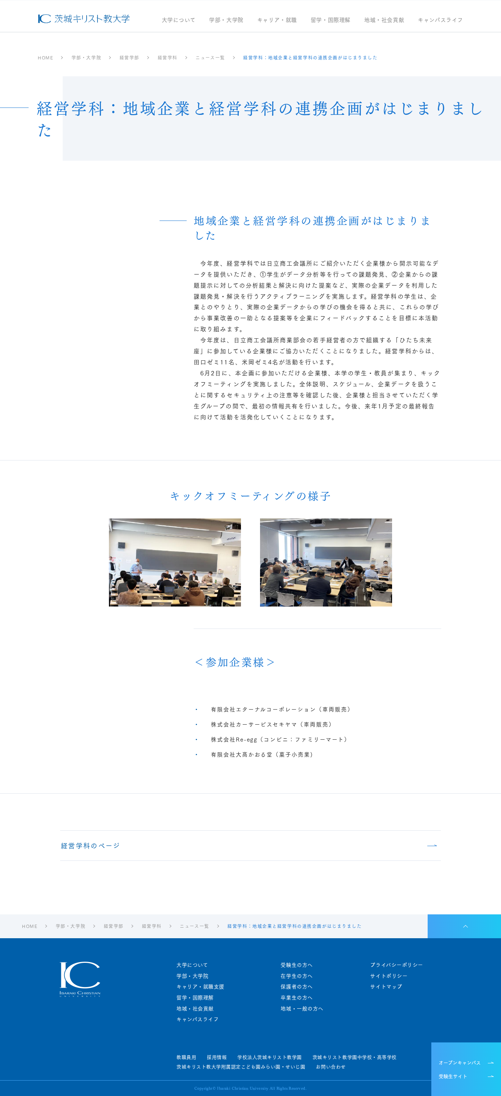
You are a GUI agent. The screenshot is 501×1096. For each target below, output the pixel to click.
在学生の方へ (296, 976)
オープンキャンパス (460, 1062)
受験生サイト (453, 1075)
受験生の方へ (296, 965)
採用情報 (217, 1057)
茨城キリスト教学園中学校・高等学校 (354, 1057)
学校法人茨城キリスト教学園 (269, 1057)
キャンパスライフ (440, 20)
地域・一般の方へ (302, 1008)
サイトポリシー (388, 976)
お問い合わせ (330, 1067)
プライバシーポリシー (396, 965)
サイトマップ (386, 986)
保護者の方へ (296, 986)
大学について (179, 20)
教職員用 (186, 1057)
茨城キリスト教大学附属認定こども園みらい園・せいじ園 (240, 1067)
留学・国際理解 (331, 20)
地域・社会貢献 (384, 20)
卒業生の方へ (296, 997)
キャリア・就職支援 (200, 986)
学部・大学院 (226, 20)
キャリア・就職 (277, 20)
